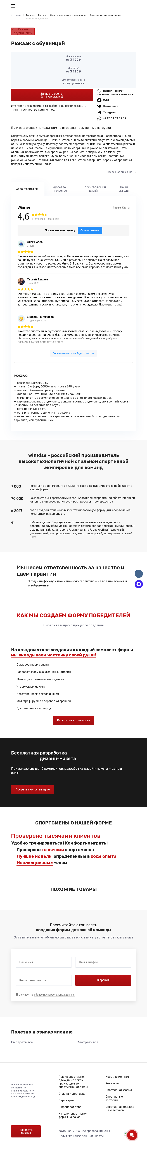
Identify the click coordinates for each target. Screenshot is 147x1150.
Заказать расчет (52, 95)
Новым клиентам (117, 1076)
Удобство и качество (60, 189)
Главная (30, 15)
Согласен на (47, 994)
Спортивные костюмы (114, 1098)
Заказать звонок (26, 1131)
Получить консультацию (32, 789)
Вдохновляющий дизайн (94, 189)
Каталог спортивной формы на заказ (73, 1115)
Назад (18, 15)
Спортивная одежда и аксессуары (68, 15)
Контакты (112, 1083)
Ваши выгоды (124, 189)
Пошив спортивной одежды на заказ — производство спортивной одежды (73, 1082)
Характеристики (27, 189)
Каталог (42, 15)
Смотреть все (22, 1042)
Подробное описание (119, 172)
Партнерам (66, 1100)
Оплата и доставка (72, 1093)
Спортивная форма (118, 1090)
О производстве (70, 1107)
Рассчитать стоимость (73, 720)
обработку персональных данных (54, 994)
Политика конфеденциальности (81, 1136)
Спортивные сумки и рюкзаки (105, 15)
